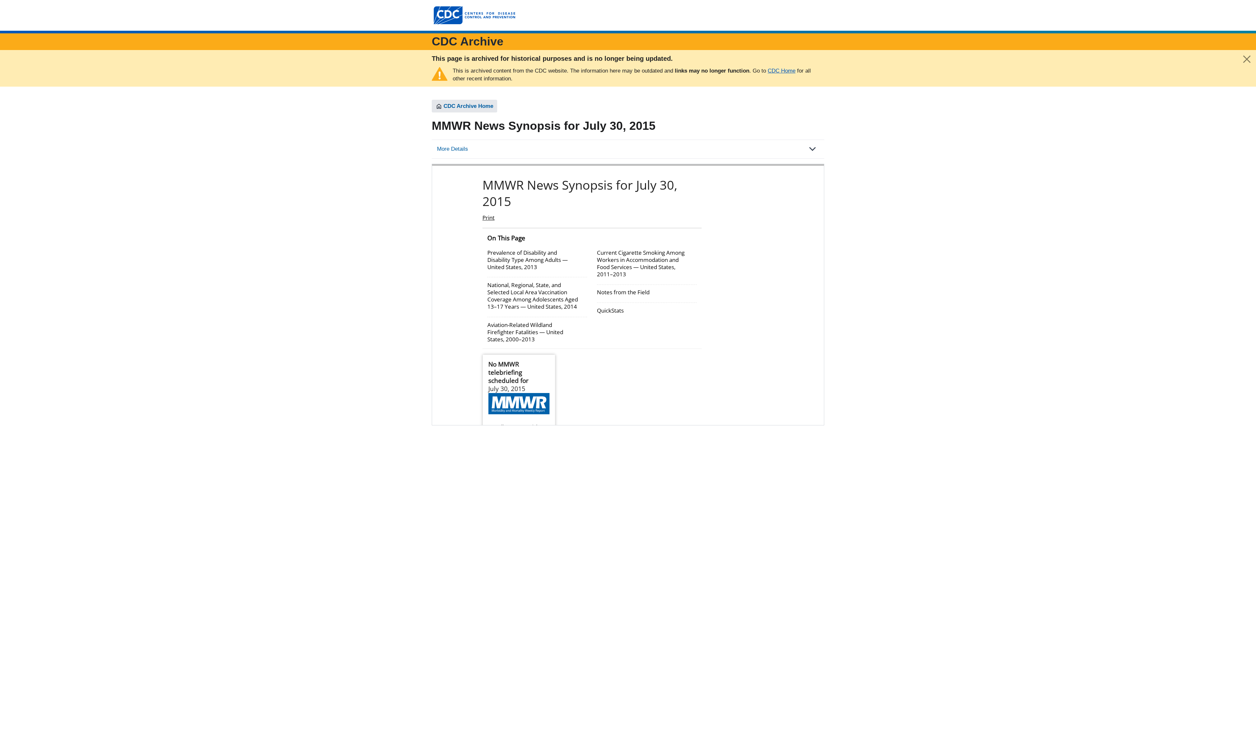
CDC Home (781, 71)
